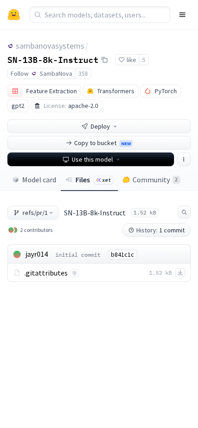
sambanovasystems (50, 45)
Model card (39, 179)
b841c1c (122, 254)
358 (83, 73)
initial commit (77, 254)
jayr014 (36, 254)
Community (155, 179)
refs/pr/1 (35, 212)
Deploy (100, 126)
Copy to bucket (102, 143)
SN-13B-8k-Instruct (53, 59)
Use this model (92, 159)
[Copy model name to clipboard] (104, 59)
